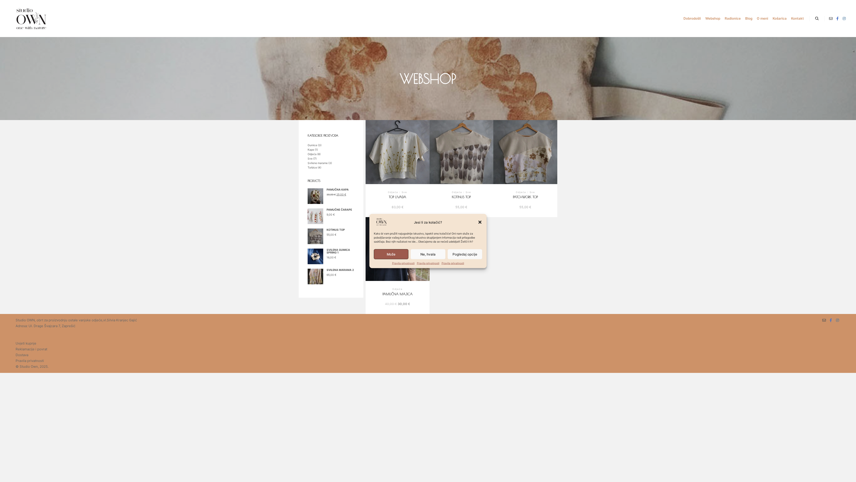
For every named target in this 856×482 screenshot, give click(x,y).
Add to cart (397, 156)
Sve (310, 158)
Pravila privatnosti (403, 263)
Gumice (312, 145)
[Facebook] (837, 18)
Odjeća (312, 154)
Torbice (312, 167)
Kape (311, 149)
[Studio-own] (31, 18)
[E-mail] (831, 18)
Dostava (22, 355)
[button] (480, 222)
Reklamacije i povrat (31, 349)
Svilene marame (318, 163)
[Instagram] (844, 18)
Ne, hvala (428, 254)
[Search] (817, 18)
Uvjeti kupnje (26, 343)
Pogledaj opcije (465, 254)
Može (391, 254)
